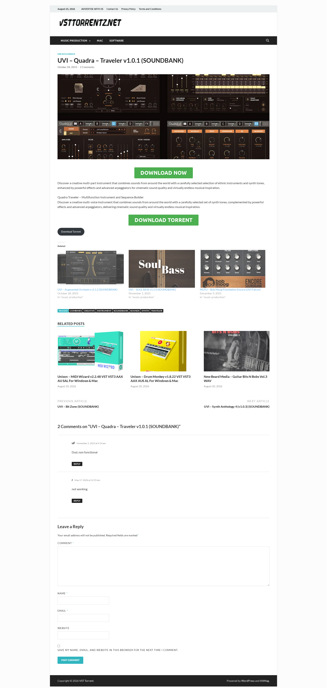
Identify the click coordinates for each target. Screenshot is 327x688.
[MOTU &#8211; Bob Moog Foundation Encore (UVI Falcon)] (233, 269)
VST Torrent (86, 680)
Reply (77, 463)
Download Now (163, 173)
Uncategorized (66, 54)
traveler (156, 310)
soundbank (121, 310)
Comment (66, 543)
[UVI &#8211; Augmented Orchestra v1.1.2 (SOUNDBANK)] (91, 269)
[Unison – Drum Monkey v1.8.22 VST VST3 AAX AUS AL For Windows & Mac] (163, 352)
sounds (134, 310)
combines (76, 310)
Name (63, 593)
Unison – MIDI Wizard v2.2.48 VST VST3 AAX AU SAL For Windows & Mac (90, 379)
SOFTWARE (116, 40)
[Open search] (267, 40)
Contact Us (112, 9)
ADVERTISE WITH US (92, 9)
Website (63, 628)
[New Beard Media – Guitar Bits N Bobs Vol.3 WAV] (236, 352)
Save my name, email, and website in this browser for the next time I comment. (118, 650)
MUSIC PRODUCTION (74, 40)
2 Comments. (87, 67)
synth (145, 310)
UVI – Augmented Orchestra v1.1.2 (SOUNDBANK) (88, 289)
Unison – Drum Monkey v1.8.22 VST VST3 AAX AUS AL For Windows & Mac (161, 379)
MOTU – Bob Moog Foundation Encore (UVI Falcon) (230, 289)
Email (63, 610)
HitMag (264, 680)
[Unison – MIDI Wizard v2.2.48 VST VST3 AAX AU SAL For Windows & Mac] (90, 352)
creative (89, 310)
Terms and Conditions (150, 9)
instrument (104, 310)
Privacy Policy (128, 9)
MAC (100, 40)
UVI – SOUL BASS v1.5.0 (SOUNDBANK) (152, 289)
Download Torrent (163, 220)
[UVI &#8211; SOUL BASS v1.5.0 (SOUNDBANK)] (162, 269)
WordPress (248, 680)
